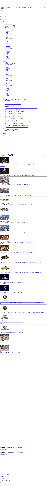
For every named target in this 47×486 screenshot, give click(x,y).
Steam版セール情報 (9, 64)
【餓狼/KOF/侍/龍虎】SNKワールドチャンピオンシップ (17, 121)
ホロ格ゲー (8, 58)
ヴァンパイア (9, 43)
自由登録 (4, 133)
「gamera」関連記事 (6, 155)
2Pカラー (4, 18)
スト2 (7, 54)
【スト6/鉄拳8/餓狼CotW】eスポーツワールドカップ (17, 109)
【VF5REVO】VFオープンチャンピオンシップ (16, 123)
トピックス (5, 22)
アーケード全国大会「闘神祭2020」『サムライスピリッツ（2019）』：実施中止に (17, 204)
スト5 (7, 57)
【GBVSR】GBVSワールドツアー (13, 120)
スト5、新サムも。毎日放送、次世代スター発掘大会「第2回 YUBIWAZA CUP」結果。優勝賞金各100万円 (22, 302)
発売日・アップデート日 (10, 63)
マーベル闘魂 (9, 48)
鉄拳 (7, 33)
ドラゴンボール (9, 59)
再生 (22, 447)
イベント (4, 61)
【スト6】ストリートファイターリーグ (14, 113)
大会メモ (4, 98)
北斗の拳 (8, 46)
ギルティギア (9, 38)
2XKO (7, 32)
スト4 (7, 56)
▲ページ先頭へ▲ (4, 484)
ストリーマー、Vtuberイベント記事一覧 (13, 104)
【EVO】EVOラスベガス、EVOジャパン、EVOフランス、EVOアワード (21, 108)
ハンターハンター (10, 52)
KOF (7, 37)
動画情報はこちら (4, 449)
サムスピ (8, 39)
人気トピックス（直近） (10, 25)
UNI (7, 42)
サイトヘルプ (3, 478)
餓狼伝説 (8, 31)
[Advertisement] (23, 13)
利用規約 (2, 476)
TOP (4, 21)
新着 (11, 447)
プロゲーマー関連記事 (9, 130)
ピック (16, 447)
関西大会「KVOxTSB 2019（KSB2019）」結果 (10, 341)
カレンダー (7, 62)
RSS (46, 155)
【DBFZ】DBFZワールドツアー (13, 116)
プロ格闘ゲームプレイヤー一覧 (11, 129)
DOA (7, 49)
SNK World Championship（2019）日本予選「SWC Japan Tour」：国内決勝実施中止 (17, 242)
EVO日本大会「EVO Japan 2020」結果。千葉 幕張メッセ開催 (12, 282)
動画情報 (4, 131)
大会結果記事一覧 (8, 100)
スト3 (7, 41)
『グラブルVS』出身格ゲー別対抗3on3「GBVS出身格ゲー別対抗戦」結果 (15, 184)
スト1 (7, 53)
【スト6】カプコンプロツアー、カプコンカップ (16, 111)
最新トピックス (8, 24)
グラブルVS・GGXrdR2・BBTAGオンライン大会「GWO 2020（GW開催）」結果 (17, 164)
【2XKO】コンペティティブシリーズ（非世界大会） (17, 127)
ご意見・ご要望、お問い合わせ (6, 480)
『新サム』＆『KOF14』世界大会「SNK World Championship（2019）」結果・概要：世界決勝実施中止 (21, 262)
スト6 (7, 29)
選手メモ (4, 128)
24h (7, 447)
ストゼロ (8, 51)
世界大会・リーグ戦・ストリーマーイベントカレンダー (16, 99)
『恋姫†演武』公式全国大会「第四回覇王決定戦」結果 (11, 322)
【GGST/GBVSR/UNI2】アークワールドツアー (16, 118)
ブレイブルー (9, 44)
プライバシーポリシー (5, 474)
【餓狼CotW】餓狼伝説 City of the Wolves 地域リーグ (17, 125)
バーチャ (8, 36)
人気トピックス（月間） (10, 27)
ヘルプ (4, 135)
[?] (5, 447)
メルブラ (8, 47)
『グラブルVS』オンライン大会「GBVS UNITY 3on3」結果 (12, 222)
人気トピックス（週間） (10, 26)
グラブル (8, 34)
